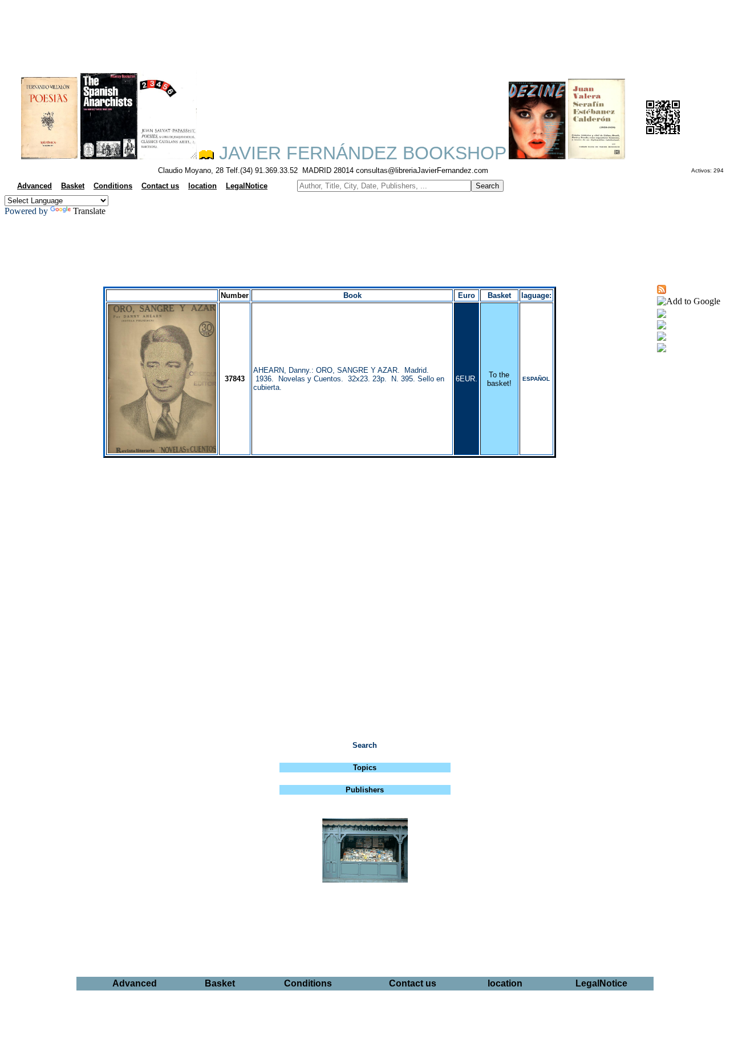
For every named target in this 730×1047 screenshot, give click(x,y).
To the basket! (499, 379)
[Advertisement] (365, 32)
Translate (89, 211)
